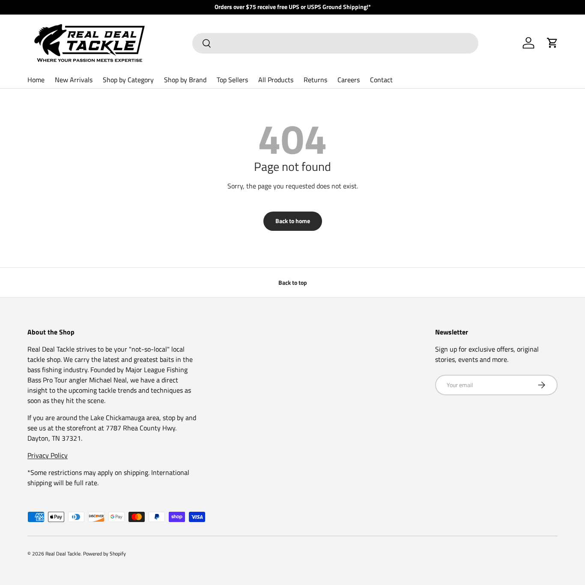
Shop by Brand (185, 80)
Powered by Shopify (104, 553)
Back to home (292, 220)
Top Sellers (232, 80)
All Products (275, 80)
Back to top (292, 282)
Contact (381, 80)
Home (36, 80)
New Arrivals (74, 80)
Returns (315, 80)
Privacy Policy (47, 455)
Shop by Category (128, 80)
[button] (552, 42)
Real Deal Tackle (63, 553)
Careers (348, 80)
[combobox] (335, 43)
